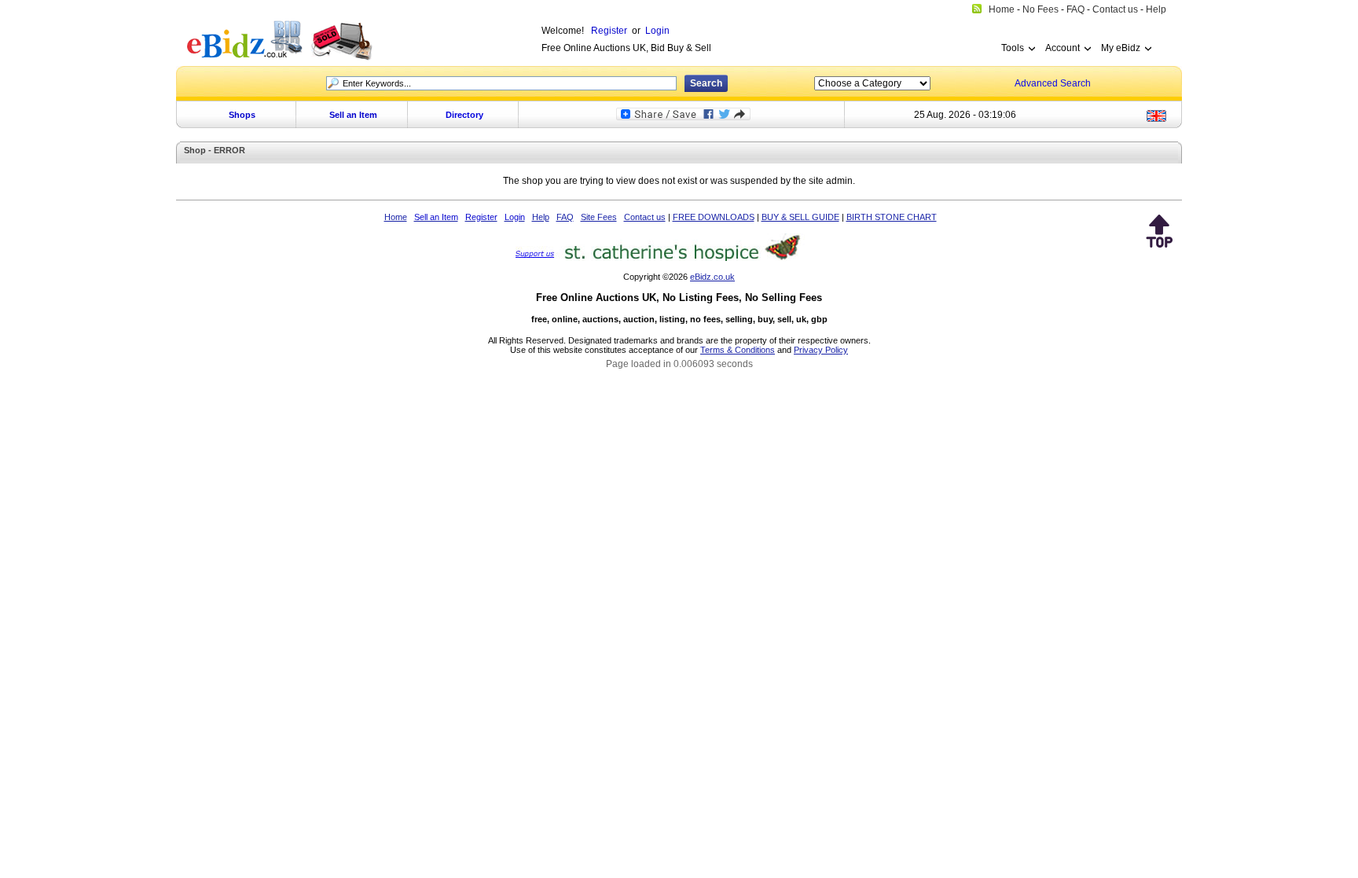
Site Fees (599, 217)
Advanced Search (1053, 83)
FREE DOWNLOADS (713, 217)
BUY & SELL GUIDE (800, 217)
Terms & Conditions (737, 350)
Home (395, 217)
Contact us (645, 217)
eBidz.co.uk (712, 276)
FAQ (565, 217)
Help (540, 217)
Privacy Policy (821, 350)
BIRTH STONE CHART (891, 217)
